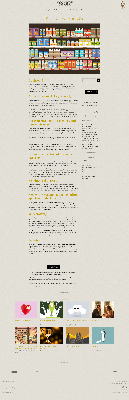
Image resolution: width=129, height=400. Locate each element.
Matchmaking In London (48, 320)
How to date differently (99, 320)
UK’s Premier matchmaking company (44, 278)
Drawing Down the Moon (89, 176)
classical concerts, (64, 163)
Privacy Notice (124, 389)
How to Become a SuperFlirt (34, 286)
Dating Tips (85, 174)
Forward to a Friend (7, 390)
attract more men (65, 202)
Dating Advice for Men (88, 171)
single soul (60, 100)
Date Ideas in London (88, 167)
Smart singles (33, 84)
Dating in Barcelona (72, 346)
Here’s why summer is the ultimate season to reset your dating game (90, 107)
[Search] (98, 80)
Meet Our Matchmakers (8, 383)
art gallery (44, 130)
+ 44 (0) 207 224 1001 (122, 381)
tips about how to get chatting (47, 225)
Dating (84, 169)
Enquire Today (54, 267)
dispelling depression (67, 250)
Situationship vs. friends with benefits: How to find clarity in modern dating (91, 140)
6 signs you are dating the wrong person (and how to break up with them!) (90, 134)
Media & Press (5, 385)
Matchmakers (86, 178)
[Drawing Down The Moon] (64, 3)
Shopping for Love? (98, 346)
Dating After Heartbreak (22, 320)
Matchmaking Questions (8, 381)
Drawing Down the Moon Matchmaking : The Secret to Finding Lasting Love (90, 124)
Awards (84, 160)
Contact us (32, 283)
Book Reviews (86, 162)
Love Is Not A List (87, 144)
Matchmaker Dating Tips (8, 387)
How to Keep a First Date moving (76, 320)
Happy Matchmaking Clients (9, 389)
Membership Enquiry (7, 392)
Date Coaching (86, 165)
